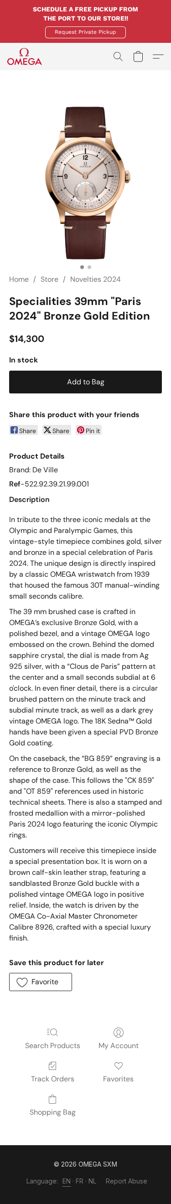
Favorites (118, 1079)
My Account (118, 1045)
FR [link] (80, 1181)
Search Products (52, 1045)
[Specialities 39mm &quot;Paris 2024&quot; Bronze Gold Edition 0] (85, 183)
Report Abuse (126, 1181)
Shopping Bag (53, 1112)
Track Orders (52, 1079)
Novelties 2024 (95, 279)
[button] (85, 32)
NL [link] (92, 1181)
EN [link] (66, 1181)
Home (19, 279)
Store (49, 279)
